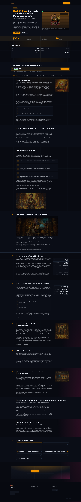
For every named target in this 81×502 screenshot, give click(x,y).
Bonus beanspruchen (65, 68)
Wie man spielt (29, 75)
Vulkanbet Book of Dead (25, 3)
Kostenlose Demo (59, 3)
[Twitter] (53, 490)
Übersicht (18, 75)
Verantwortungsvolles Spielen (65, 75)
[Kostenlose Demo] (55, 19)
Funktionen (48, 75)
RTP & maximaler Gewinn (55, 75)
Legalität (23, 75)
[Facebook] (55, 490)
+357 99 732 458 (54, 486)
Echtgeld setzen (66, 3)
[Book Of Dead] (12, 3)
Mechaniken (42, 75)
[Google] (57, 490)
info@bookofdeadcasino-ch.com (57, 487)
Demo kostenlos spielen (45, 471)
